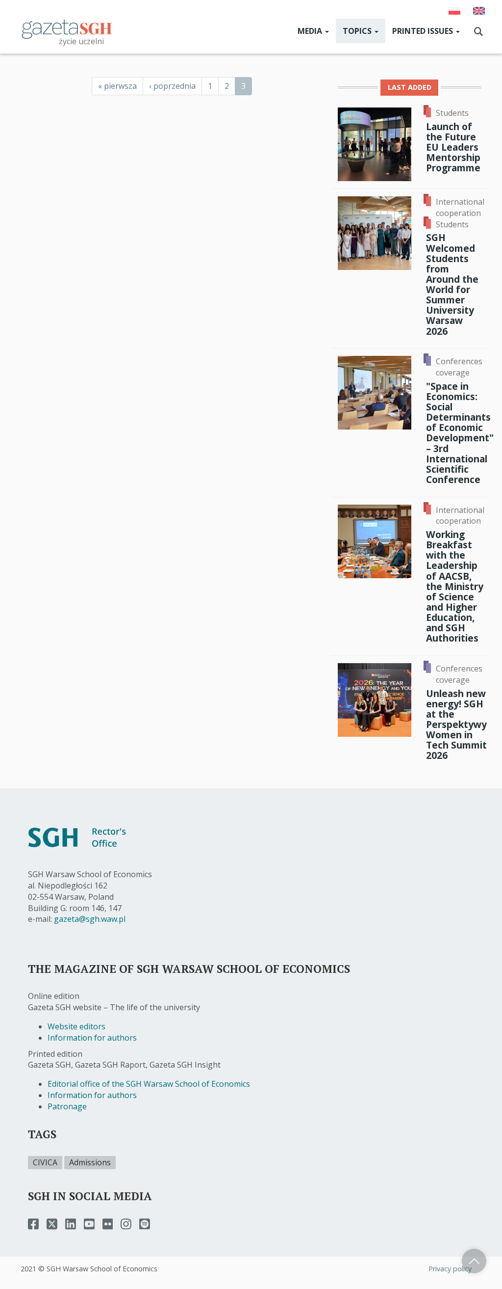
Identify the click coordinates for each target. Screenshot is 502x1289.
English (479, 11)
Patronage (67, 1106)
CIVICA (45, 1162)
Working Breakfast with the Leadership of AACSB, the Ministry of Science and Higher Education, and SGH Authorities (454, 586)
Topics (358, 31)
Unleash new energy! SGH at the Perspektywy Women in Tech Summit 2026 (456, 724)
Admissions (90, 1162)
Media (311, 31)
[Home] (67, 28)
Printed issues (423, 31)
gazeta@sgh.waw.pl (90, 918)
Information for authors (92, 1037)
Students (452, 112)
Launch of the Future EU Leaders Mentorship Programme (453, 147)
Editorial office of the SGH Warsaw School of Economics (149, 1083)
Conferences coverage (459, 367)
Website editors (76, 1026)
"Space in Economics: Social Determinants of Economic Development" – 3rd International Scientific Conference (460, 432)
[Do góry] (474, 1261)
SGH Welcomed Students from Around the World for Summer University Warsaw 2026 (452, 284)
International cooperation (460, 207)
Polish (454, 11)
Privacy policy (450, 1268)
